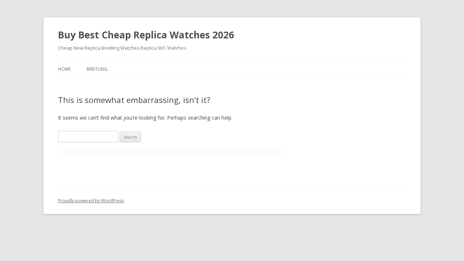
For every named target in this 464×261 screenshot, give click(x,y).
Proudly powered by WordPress (91, 201)
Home (64, 69)
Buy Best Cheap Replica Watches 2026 (146, 34)
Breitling (97, 69)
